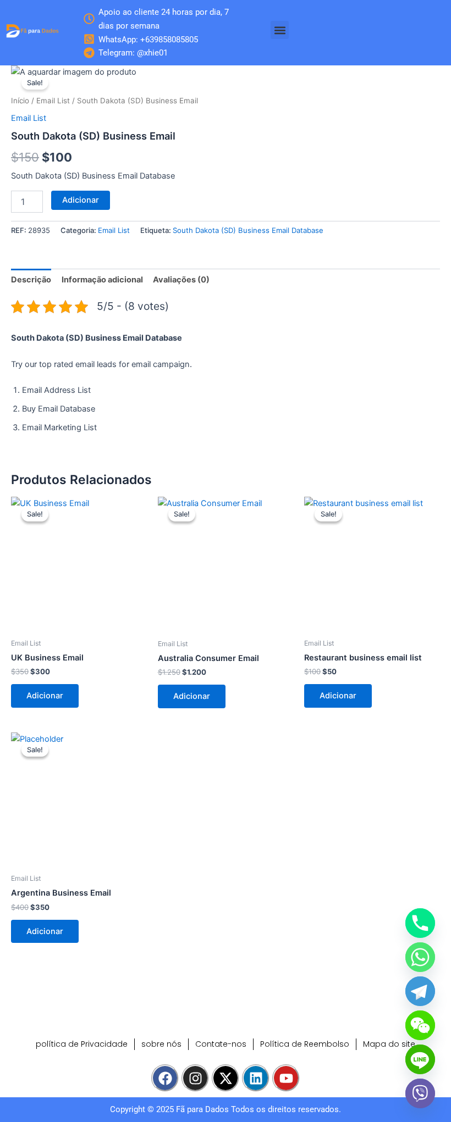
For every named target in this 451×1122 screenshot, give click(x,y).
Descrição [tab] (31, 280)
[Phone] (420, 923)
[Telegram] (420, 991)
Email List (53, 100)
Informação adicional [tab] (102, 280)
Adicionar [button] (44, 696)
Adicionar (80, 200)
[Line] (420, 1059)
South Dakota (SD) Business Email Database (248, 230)
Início (20, 100)
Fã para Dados (202, 1109)
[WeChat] (420, 1025)
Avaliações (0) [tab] (181, 280)
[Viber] (420, 1093)
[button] (280, 30)
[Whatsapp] (420, 957)
